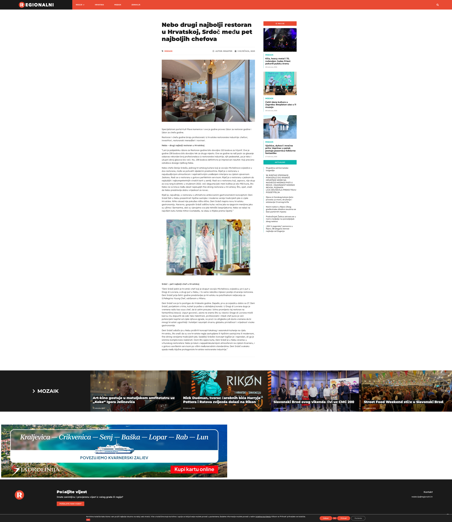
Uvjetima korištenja (263, 517)
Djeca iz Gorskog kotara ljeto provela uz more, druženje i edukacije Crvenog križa (279, 199)
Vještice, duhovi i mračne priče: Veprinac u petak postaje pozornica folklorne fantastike (280, 149)
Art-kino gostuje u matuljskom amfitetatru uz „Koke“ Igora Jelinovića (134, 400)
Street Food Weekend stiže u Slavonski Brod (403, 402)
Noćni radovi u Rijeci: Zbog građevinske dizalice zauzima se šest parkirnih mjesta (281, 209)
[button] (438, 5)
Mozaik (168, 51)
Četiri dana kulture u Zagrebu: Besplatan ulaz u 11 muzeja (280, 104)
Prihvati (344, 518)
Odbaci (326, 518)
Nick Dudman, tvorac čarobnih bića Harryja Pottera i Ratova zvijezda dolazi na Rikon (221, 400)
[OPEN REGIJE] (84, 5)
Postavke (358, 518)
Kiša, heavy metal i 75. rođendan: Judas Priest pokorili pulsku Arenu (278, 61)
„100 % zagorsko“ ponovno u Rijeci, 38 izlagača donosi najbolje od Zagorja (279, 228)
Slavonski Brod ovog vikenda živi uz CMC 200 (314, 402)
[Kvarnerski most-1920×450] (114, 477)
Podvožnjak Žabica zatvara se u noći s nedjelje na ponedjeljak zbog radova (281, 219)
